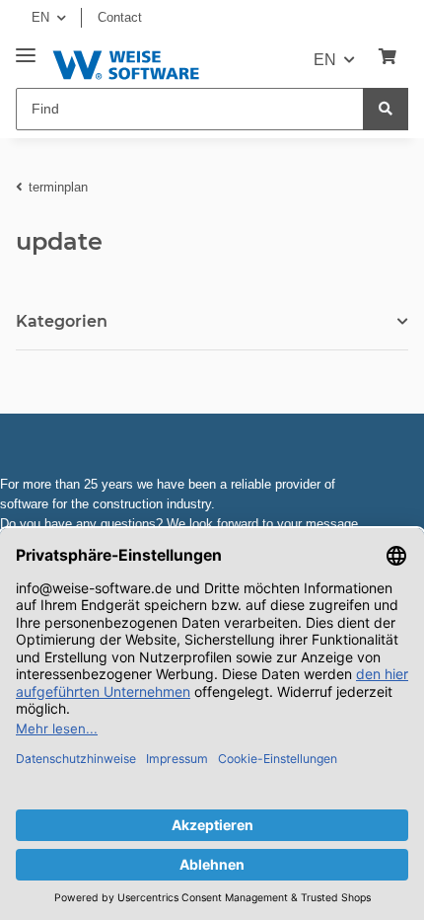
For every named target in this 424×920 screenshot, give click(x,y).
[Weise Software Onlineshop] (125, 62)
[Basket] (387, 57)
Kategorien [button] (61, 321)
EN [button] (40, 17)
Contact (120, 17)
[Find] (385, 109)
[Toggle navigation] (25, 48)
